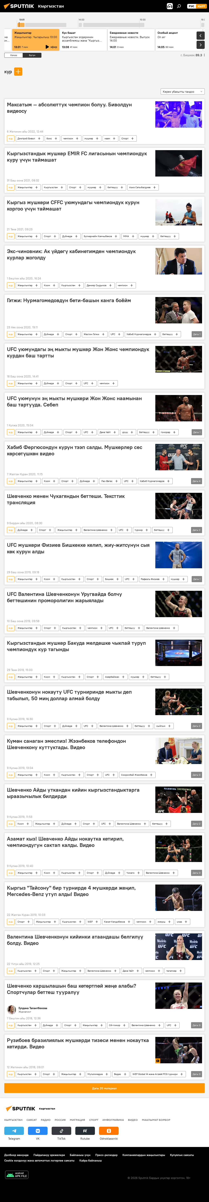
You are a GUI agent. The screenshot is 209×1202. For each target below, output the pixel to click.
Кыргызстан (51, 187)
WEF (90, 921)
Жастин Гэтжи (91, 334)
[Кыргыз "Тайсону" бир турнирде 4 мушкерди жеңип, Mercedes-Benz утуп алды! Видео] (178, 898)
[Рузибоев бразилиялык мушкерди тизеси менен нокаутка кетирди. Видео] (178, 1050)
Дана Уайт (105, 432)
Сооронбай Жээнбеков (134, 774)
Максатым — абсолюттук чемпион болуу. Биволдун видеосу (69, 107)
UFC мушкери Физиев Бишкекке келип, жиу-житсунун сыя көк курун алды (78, 548)
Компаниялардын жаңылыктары (143, 1155)
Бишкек (109, 579)
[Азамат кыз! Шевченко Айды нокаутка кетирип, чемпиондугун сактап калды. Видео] (178, 848)
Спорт (124, 138)
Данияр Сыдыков (96, 285)
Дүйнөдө (67, 236)
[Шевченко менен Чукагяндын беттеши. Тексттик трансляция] (178, 506)
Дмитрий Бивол (26, 138)
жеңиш (161, 921)
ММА (126, 236)
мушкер (88, 138)
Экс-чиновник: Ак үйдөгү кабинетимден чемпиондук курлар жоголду (71, 254)
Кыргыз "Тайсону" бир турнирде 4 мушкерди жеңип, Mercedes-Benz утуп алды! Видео (71, 891)
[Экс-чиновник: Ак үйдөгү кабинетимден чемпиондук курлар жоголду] (178, 261)
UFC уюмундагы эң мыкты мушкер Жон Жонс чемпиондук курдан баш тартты (78, 352)
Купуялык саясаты (182, 1155)
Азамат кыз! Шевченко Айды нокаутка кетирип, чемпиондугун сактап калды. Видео (65, 841)
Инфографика (113, 1120)
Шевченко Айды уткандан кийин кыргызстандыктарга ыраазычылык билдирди (73, 793)
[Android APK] (17, 1175)
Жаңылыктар (25, 187)
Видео (117, 1074)
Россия (60, 1120)
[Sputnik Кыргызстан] (20, 9)
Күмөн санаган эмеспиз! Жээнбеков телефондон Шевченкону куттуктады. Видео (66, 744)
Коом (47, 285)
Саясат (32, 1120)
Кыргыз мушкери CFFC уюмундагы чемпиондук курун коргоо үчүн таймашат (73, 205)
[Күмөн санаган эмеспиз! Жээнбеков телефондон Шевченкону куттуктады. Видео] (178, 751)
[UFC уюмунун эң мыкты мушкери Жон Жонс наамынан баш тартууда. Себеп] (178, 408)
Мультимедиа (95, 1074)
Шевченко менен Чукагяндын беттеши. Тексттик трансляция (66, 499)
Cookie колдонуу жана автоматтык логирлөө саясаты (39, 1160)
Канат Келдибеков (114, 921)
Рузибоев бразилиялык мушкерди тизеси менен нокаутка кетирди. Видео (78, 1043)
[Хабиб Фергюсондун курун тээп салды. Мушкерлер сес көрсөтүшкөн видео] (178, 457)
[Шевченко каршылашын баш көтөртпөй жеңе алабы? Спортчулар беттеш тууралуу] (178, 996)
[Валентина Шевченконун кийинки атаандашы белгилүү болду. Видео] (178, 946)
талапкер (171, 970)
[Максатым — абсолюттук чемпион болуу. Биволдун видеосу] (178, 114)
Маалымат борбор (156, 1120)
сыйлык (160, 725)
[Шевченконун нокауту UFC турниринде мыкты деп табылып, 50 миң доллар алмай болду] (178, 702)
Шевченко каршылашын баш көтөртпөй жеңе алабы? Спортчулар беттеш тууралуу (71, 989)
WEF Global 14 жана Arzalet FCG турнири (155, 1074)
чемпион (68, 138)
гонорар (165, 432)
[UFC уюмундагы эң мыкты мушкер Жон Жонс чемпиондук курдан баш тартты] (178, 359)
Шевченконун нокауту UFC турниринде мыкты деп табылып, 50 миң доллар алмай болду (69, 695)
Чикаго (131, 872)
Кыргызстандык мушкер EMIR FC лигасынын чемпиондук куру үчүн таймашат (77, 156)
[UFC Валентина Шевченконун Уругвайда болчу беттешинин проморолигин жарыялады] (178, 604)
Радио (46, 1120)
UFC (113, 334)
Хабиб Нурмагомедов (139, 334)
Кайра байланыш (90, 1160)
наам (107, 138)
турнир (139, 529)
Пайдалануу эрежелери (49, 1155)
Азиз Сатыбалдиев (139, 187)
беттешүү (113, 187)
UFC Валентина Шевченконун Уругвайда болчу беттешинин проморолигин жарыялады (64, 597)
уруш (125, 432)
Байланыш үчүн (80, 1155)
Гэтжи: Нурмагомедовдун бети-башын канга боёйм (69, 300)
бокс (49, 138)
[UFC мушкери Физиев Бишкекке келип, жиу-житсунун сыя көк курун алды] (178, 555)
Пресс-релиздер (106, 1155)
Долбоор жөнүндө (16, 1155)
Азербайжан (112, 676)
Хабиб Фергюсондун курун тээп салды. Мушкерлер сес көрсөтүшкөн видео (74, 450)
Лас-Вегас (106, 481)
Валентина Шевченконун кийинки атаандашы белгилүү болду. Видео (75, 939)
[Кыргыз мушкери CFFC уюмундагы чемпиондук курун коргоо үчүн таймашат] (178, 212)
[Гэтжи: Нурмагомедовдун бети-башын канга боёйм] (178, 310)
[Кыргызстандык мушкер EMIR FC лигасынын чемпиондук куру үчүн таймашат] (178, 163)
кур (8, 71)
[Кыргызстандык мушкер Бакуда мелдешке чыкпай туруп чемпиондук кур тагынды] (178, 653)
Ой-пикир (114, 1025)
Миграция (77, 1120)
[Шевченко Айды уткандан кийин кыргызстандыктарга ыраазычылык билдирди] (178, 800)
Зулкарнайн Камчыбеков (98, 236)
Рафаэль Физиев (150, 579)
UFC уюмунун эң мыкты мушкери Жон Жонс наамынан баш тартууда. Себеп (74, 401)
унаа (179, 921)
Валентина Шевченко (95, 529)
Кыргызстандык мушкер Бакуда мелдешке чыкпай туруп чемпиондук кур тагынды (76, 646)
